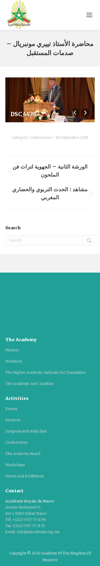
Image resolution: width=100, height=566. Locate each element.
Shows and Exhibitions (24, 476)
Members (13, 361)
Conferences (40, 137)
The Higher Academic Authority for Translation (45, 372)
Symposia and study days (26, 431)
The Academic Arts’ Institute (29, 384)
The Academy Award (22, 453)
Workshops (15, 465)
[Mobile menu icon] (89, 15)
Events (11, 409)
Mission (12, 350)
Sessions (13, 420)
